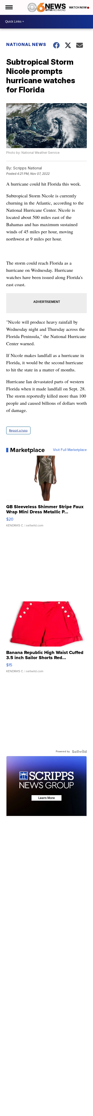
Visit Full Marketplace (70, 450)
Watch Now (78, 7)
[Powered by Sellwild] (79, 751)
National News (26, 44)
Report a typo (18, 430)
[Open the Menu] (8, 7)
